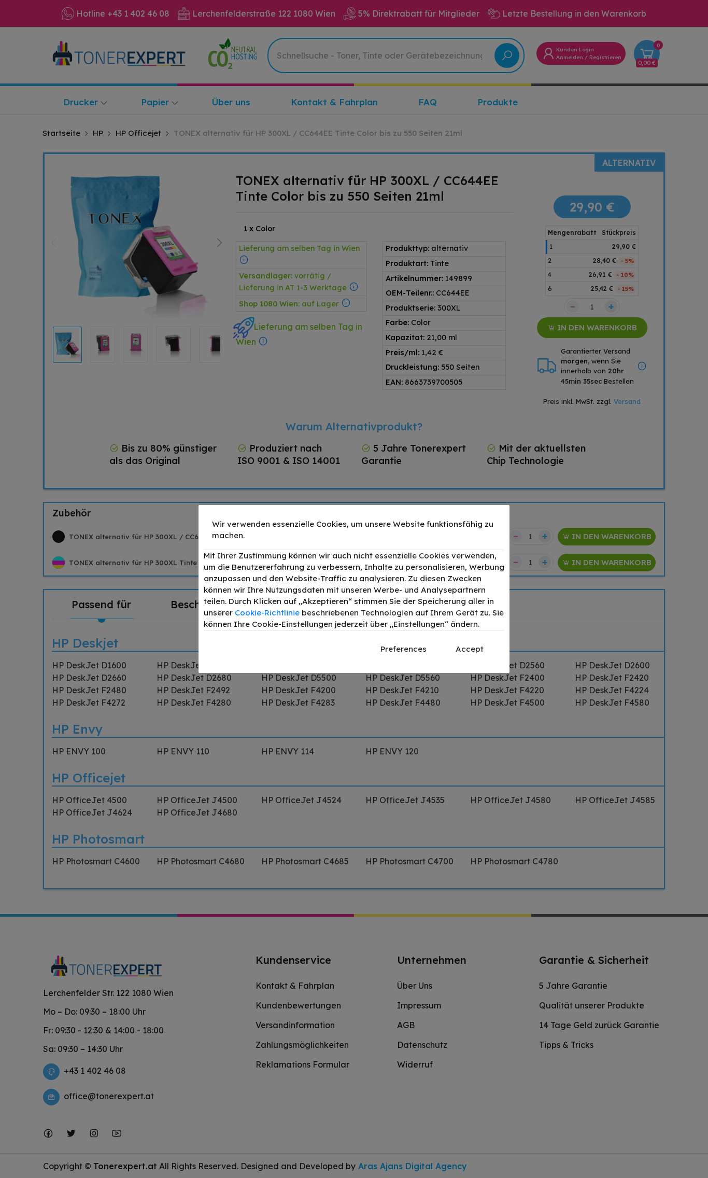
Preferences (403, 649)
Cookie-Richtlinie (267, 613)
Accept (470, 649)
